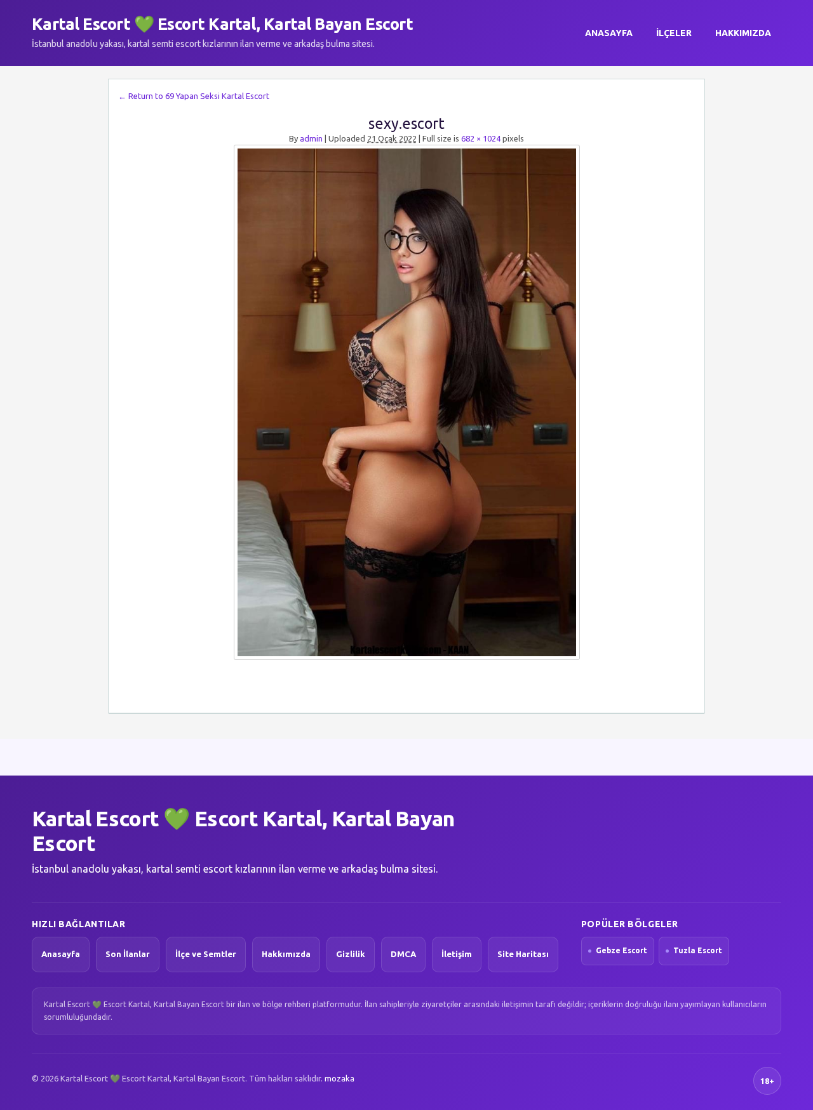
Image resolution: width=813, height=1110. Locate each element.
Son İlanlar (127, 953)
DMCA (403, 953)
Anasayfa (609, 33)
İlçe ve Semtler (205, 953)
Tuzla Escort (697, 950)
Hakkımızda (743, 33)
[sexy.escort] (406, 402)
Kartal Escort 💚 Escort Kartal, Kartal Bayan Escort (222, 24)
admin (311, 138)
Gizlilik (350, 953)
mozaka (339, 1078)
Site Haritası (523, 953)
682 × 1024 (481, 138)
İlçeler (674, 33)
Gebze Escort (621, 950)
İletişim (456, 953)
